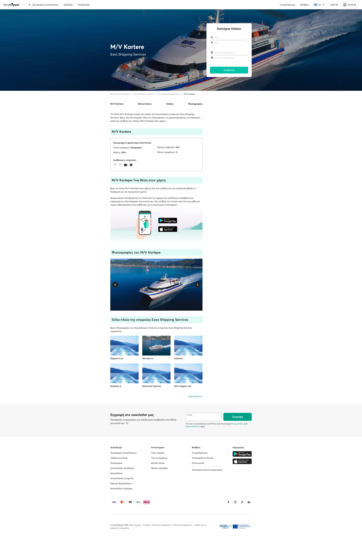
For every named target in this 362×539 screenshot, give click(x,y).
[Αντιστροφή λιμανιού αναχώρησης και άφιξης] (246, 40)
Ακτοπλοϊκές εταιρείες (144, 94)
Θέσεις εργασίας (159, 468)
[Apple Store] (242, 461)
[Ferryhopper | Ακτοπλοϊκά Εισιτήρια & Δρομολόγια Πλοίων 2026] (11, 4)
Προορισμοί (116, 463)
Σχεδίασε (68, 4)
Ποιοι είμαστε (158, 452)
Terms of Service (193, 426)
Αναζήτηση (229, 70)
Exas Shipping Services (169, 94)
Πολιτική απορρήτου (161, 525)
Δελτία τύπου (158, 463)
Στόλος (170, 103)
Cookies (146, 525)
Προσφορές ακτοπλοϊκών (45, 4)
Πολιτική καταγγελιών (183, 525)
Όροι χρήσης (135, 525)
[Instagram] (235, 502)
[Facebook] (228, 502)
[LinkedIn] (249, 502)
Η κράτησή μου (287, 4)
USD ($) (334, 4)
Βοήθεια (304, 4)
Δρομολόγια (116, 473)
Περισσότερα (195, 396)
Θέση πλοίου (145, 103)
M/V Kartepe (190, 94)
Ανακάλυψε (84, 4)
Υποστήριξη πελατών (202, 457)
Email (189, 415)
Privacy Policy (237, 424)
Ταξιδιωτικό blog (118, 457)
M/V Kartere (116, 103)
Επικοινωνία (198, 463)
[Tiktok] (242, 502)
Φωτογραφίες (195, 103)
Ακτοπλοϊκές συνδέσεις (122, 468)
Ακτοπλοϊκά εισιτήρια (120, 94)
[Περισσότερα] (127, 423)
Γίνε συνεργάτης (159, 457)
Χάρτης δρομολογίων (121, 483)
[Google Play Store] (242, 454)
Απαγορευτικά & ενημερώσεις (207, 469)
